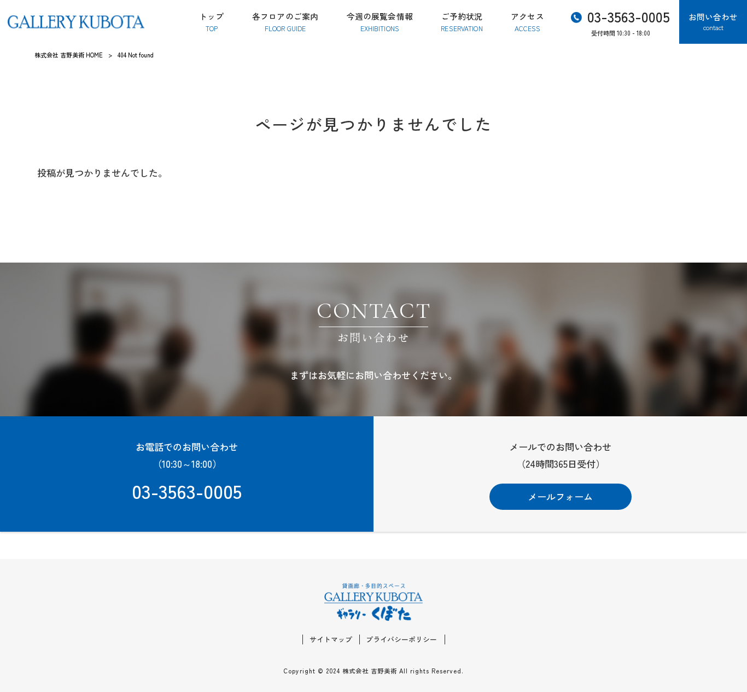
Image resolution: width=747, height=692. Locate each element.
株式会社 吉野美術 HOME (68, 54)
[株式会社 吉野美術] (76, 22)
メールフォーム (560, 496)
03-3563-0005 (187, 490)
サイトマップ (331, 639)
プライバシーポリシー (401, 639)
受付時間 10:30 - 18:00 (628, 21)
